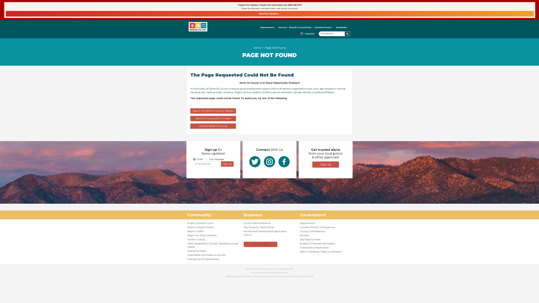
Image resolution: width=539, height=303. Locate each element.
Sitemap (288, 276)
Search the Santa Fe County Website (213, 111)
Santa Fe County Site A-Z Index (213, 118)
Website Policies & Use (234, 276)
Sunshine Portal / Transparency (317, 227)
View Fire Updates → (270, 13)
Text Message (216, 159)
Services (282, 27)
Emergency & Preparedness (203, 259)
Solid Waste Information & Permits (207, 255)
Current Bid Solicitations (257, 223)
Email (200, 159)
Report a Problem (261, 276)
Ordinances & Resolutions (314, 247)
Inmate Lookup (196, 239)
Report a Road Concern (201, 227)
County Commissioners (312, 231)
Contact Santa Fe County (213, 126)
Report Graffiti (196, 231)
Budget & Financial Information (317, 243)
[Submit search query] (347, 33)
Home (257, 47)
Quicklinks (341, 27)
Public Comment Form (200, 223)
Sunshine (323, 27)
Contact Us (248, 276)
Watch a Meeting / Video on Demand (320, 251)
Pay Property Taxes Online (259, 227)
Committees (301, 27)
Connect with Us (277, 276)
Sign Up (227, 164)
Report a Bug (260, 244)
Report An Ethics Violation (202, 235)
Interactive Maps (197, 251)
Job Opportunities (310, 239)
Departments (267, 27)
